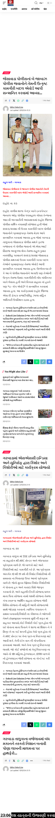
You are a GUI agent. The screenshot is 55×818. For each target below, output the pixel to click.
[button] (5, 3)
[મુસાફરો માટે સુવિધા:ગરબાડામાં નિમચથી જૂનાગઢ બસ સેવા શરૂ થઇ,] (45, 380)
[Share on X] (14, 100)
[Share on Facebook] (10, 100)
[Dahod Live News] (11, 3)
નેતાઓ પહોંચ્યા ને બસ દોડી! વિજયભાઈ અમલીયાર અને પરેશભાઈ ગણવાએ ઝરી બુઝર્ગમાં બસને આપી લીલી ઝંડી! (26, 329)
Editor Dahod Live (16, 107)
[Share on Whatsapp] (18, 100)
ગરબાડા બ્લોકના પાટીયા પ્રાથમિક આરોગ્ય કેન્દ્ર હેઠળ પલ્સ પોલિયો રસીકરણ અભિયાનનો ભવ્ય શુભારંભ (18, 414)
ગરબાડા (6, 73)
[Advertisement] (27, 40)
